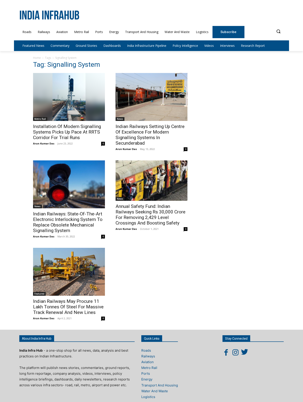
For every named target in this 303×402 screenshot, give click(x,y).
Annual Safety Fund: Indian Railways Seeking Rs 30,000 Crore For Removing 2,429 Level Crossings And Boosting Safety (150, 215)
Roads (146, 350)
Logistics (148, 397)
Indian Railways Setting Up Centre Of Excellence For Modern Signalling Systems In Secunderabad (150, 135)
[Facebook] (226, 352)
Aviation (147, 362)
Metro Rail (40, 118)
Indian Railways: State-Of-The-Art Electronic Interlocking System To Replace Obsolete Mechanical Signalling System (67, 222)
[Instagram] (235, 352)
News (120, 118)
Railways (148, 356)
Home (37, 58)
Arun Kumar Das (43, 143)
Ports (145, 373)
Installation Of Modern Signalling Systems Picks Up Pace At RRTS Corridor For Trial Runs (67, 132)
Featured (39, 293)
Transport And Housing (159, 385)
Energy (146, 379)
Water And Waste (154, 391)
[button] (278, 31)
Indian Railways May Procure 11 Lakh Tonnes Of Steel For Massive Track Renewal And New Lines (68, 307)
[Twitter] (244, 352)
